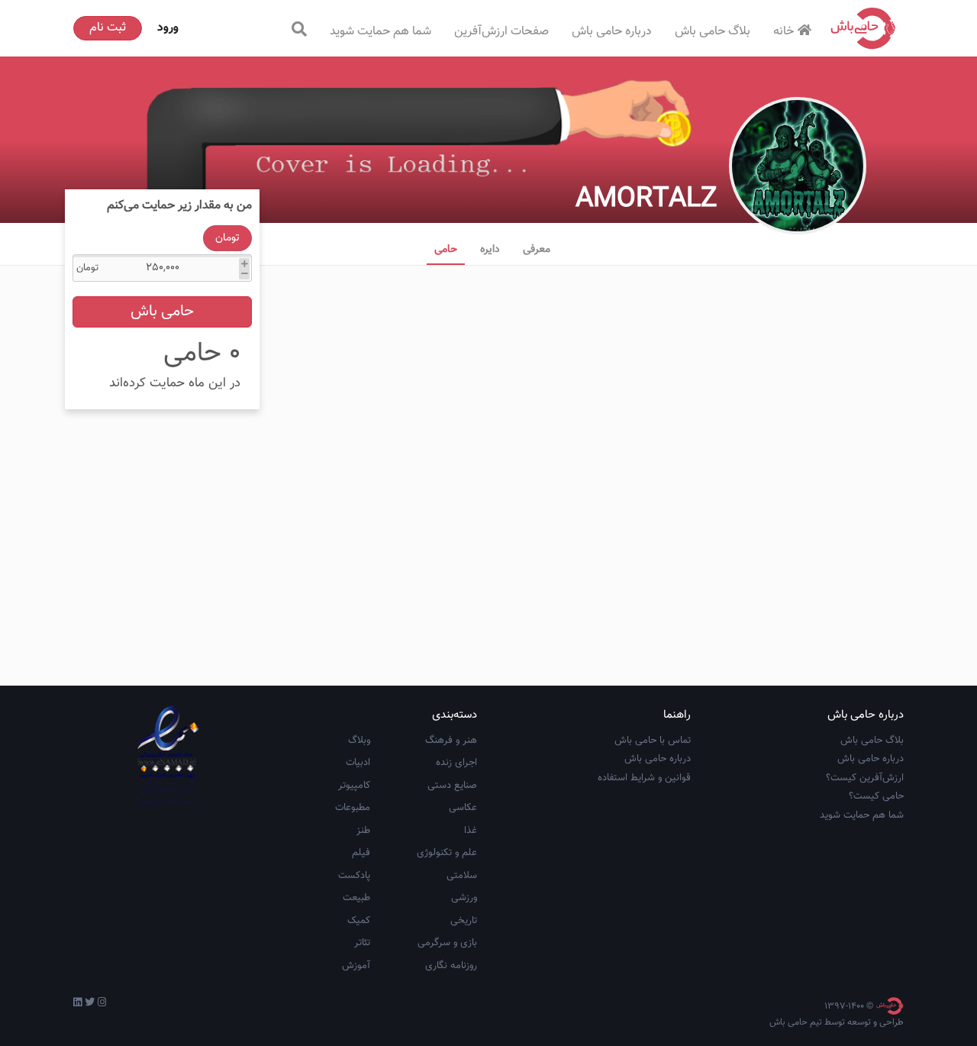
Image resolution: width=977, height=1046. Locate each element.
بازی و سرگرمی (447, 943)
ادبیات (358, 762)
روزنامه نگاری (451, 965)
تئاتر (362, 943)
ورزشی (464, 898)
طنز (363, 830)
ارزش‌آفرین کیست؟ (865, 778)
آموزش (356, 965)
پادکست (354, 875)
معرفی (536, 249)
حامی (445, 249)
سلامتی (462, 875)
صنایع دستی (452, 785)
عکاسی (463, 807)
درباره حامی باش (612, 31)
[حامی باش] (863, 28)
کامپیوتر (354, 785)
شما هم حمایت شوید (380, 31)
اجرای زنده (456, 762)
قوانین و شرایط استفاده (644, 778)
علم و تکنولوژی (447, 852)
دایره (490, 249)
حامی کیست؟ (876, 796)
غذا (470, 830)
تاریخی (463, 920)
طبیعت (356, 898)
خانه (783, 31)
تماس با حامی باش (652, 740)
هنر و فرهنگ (451, 740)
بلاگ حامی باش (712, 31)
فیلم (361, 852)
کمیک (358, 920)
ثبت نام (107, 27)
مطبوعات (352, 807)
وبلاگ (359, 740)
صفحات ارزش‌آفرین (501, 31)
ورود (168, 27)
